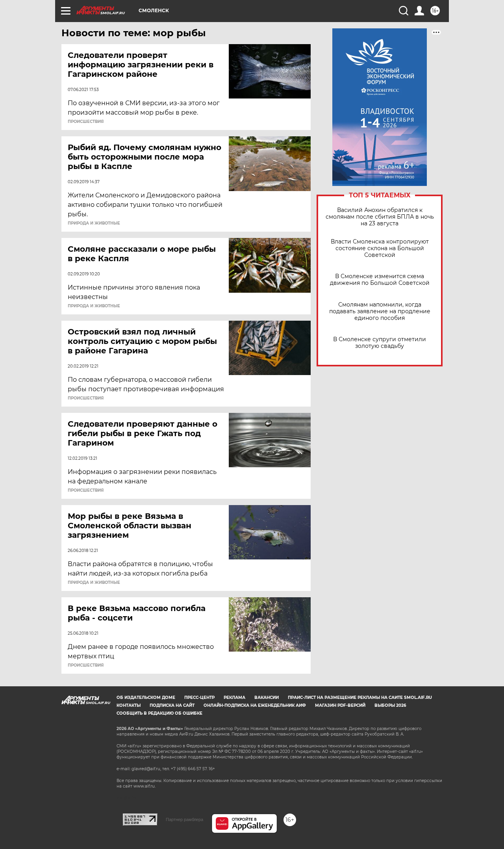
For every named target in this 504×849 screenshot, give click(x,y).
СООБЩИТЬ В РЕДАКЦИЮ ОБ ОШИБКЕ (159, 713)
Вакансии (266, 697)
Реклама (234, 697)
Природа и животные (94, 223)
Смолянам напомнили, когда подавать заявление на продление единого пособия (379, 311)
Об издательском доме (146, 697)
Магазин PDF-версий (340, 705)
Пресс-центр (199, 697)
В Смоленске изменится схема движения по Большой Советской (380, 279)
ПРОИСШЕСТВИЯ (86, 122)
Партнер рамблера (184, 819)
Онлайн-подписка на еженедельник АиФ (255, 705)
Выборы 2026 (390, 705)
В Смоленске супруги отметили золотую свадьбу (379, 342)
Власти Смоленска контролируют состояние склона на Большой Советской (380, 248)
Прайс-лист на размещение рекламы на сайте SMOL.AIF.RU (360, 697)
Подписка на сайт (172, 705)
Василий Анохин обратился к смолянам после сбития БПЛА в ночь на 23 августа (380, 217)
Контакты (129, 705)
